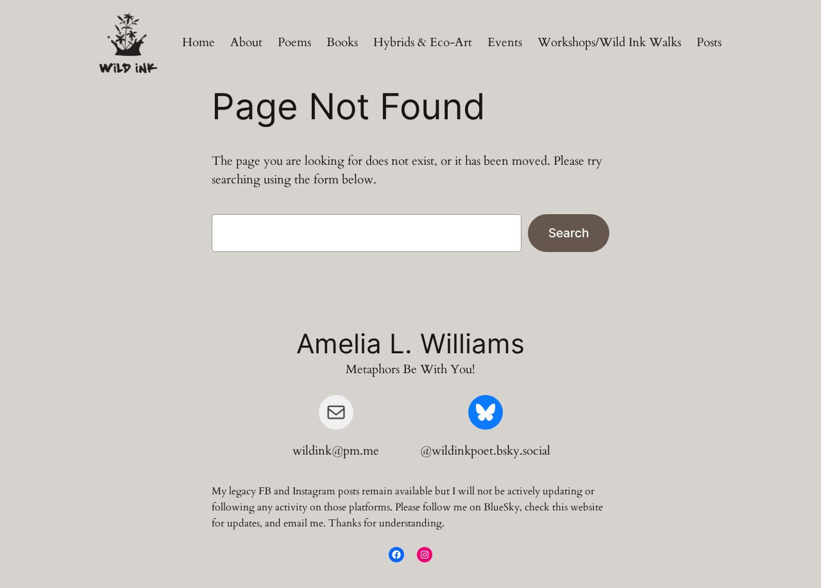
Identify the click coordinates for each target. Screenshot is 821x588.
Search (568, 232)
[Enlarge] (140, 29)
